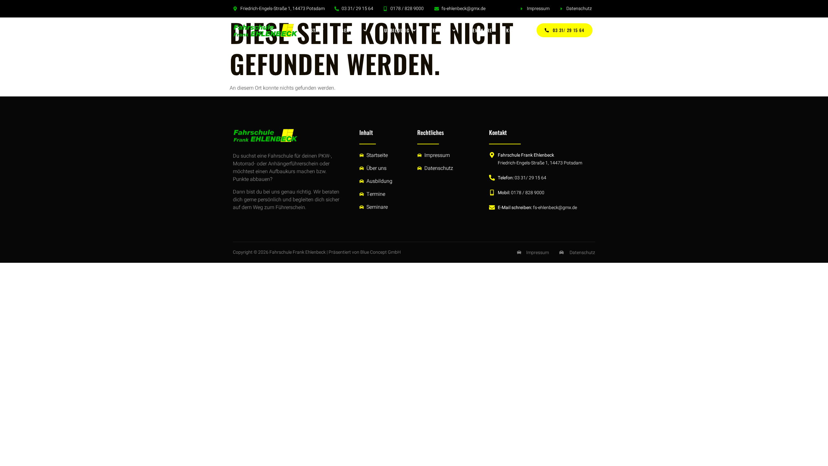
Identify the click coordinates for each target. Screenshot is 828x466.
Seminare (481, 30)
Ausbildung (395, 30)
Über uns (349, 30)
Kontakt (516, 30)
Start (317, 30)
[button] (352, 30)
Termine (439, 30)
